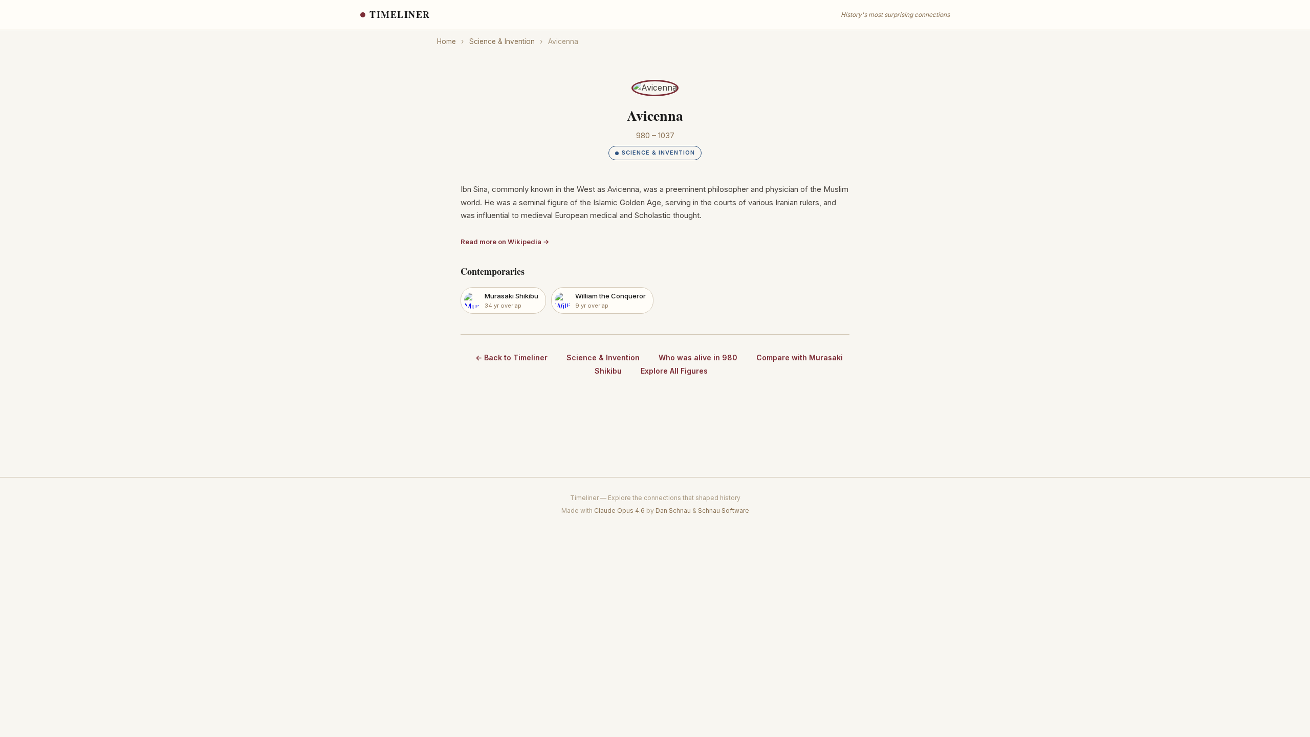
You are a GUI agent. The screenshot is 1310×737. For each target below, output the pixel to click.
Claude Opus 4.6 (619, 510)
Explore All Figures (674, 370)
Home (446, 41)
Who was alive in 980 (698, 357)
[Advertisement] (655, 429)
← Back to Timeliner (511, 357)
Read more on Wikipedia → (505, 241)
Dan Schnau (673, 510)
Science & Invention (502, 41)
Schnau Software (723, 510)
